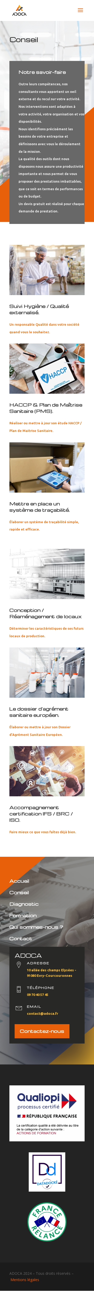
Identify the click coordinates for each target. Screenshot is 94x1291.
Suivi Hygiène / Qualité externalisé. (39, 309)
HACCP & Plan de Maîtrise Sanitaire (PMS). (45, 408)
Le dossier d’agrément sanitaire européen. (38, 712)
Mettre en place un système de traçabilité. (39, 506)
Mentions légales (24, 1279)
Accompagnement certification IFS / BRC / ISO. (41, 813)
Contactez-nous (42, 1031)
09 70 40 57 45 (37, 994)
